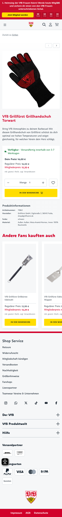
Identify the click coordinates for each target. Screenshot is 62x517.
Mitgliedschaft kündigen (15, 358)
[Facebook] (56, 403)
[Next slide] (56, 45)
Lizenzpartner (9, 387)
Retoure (6, 347)
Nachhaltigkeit (10, 370)
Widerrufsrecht (10, 353)
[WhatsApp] (16, 403)
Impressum (16, 513)
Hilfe (6, 433)
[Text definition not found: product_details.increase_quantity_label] (8, 182)
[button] (58, 3)
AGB (28, 513)
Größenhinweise (10, 376)
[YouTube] (46, 403)
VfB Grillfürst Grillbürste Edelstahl (16, 298)
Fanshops (7, 382)
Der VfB (8, 415)
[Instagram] (6, 403)
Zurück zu (10, 35)
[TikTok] (36, 403)
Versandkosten (10, 364)
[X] (26, 403)
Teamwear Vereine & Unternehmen (20, 393)
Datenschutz (41, 513)
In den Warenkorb (29, 193)
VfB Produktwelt (14, 424)
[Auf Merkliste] (53, 183)
